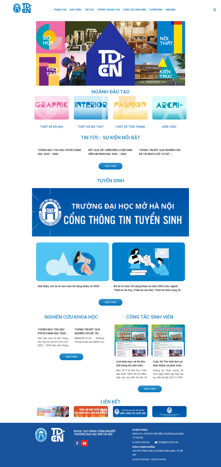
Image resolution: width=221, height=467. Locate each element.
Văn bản (170, 9)
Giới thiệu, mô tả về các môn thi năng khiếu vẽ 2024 (68, 286)
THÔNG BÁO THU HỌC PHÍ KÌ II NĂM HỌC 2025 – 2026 (53, 333)
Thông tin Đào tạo (108, 9)
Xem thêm (110, 166)
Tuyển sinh (155, 9)
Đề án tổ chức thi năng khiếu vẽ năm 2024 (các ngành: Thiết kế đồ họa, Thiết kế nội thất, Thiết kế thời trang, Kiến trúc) (148, 290)
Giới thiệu (76, 9)
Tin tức (89, 9)
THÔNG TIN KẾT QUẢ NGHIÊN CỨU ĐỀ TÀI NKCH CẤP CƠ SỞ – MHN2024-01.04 (160, 154)
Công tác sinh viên (134, 9)
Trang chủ (60, 9)
